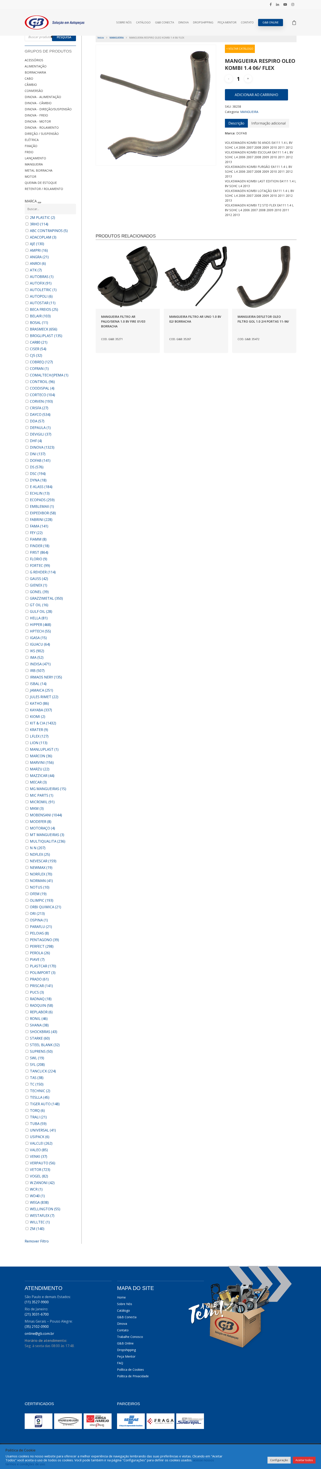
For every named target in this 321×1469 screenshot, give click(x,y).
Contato (247, 22)
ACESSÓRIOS (34, 60)
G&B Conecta (164, 22)
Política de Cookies (130, 1369)
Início (101, 37)
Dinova (183, 22)
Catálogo (143, 22)
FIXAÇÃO (31, 146)
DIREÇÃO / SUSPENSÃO (42, 134)
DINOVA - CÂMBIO (38, 103)
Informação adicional (268, 123)
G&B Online (270, 22)
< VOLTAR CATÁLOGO (239, 49)
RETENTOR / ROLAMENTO (44, 189)
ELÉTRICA (32, 140)
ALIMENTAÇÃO (36, 66)
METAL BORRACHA (38, 170)
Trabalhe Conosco (130, 1337)
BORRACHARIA (35, 72)
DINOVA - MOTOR (38, 121)
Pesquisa (64, 37)
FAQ (120, 1363)
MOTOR (30, 176)
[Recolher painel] (39, 202)
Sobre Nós (124, 22)
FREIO (29, 152)
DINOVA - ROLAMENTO (42, 127)
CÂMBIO (31, 85)
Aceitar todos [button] (304, 1460)
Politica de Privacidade (133, 1376)
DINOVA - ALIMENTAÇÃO (43, 97)
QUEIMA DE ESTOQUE (41, 183)
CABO (29, 78)
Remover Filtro (37, 1241)
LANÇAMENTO (35, 158)
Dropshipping (203, 22)
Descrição (236, 123)
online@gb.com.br (39, 1333)
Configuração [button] (279, 1460)
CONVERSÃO (34, 91)
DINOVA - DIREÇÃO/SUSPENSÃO (48, 109)
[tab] (236, 123)
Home (121, 1297)
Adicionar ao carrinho (256, 94)
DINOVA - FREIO (36, 115)
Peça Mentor (227, 22)
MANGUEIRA (34, 164)
